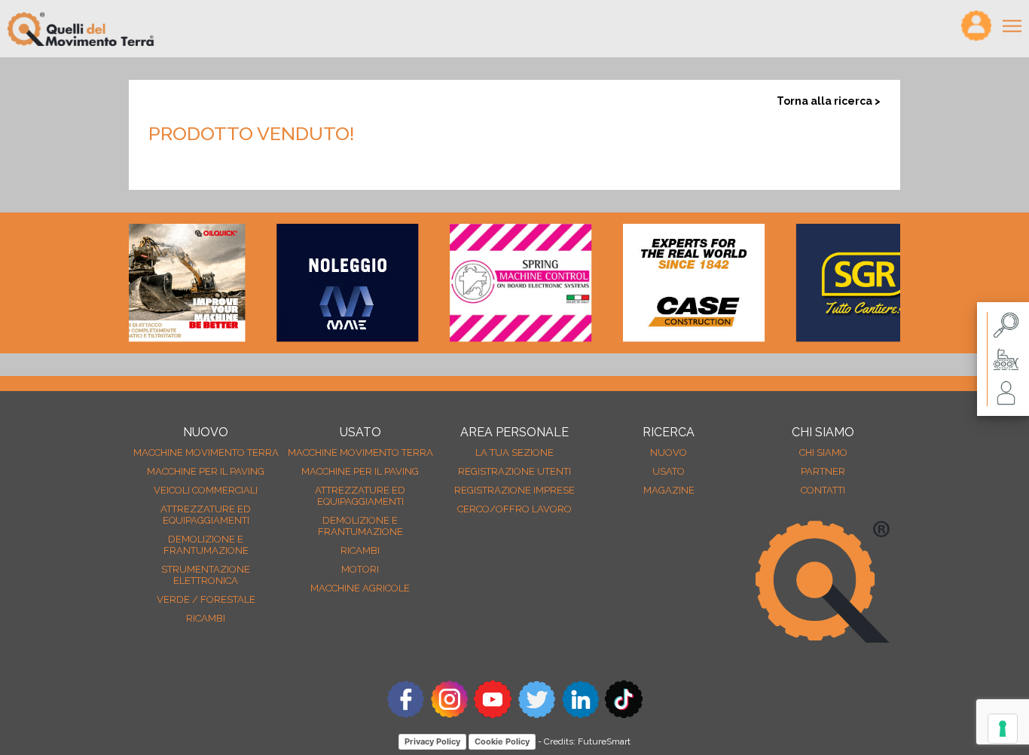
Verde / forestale (206, 599)
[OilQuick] (157, 283)
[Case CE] (677, 283)
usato (668, 471)
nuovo (668, 452)
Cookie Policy (502, 741)
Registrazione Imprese (514, 490)
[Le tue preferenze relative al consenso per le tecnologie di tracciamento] (1002, 728)
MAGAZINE (669, 490)
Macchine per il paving (205, 471)
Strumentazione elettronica (205, 575)
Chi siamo (823, 452)
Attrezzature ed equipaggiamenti (205, 514)
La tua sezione (514, 452)
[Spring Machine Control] (504, 283)
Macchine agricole (360, 588)
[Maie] (330, 283)
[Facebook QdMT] (405, 714)
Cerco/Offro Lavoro (514, 509)
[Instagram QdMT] (449, 714)
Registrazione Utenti (514, 471)
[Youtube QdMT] (492, 714)
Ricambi (205, 618)
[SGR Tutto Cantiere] (850, 283)
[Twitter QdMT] (536, 714)
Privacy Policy (432, 741)
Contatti (823, 490)
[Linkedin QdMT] (580, 714)
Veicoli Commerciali (206, 490)
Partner (823, 471)
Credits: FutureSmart (587, 741)
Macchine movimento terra (206, 452)
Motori (360, 569)
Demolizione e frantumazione (206, 544)
